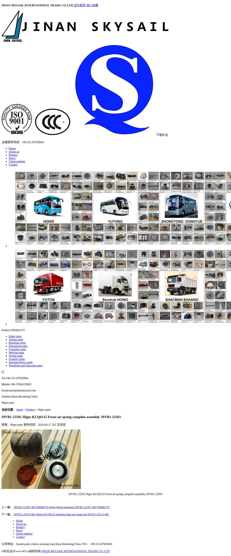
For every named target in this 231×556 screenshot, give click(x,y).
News (12, 158)
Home (12, 148)
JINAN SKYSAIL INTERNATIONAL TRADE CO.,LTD (76, 551)
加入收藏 (92, 5)
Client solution (17, 161)
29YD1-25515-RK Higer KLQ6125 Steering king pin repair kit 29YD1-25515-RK (61, 514)
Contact (13, 164)
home (20, 409)
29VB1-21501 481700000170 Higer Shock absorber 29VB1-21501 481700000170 (61, 507)
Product (13, 154)
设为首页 (79, 5)
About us (14, 151)
